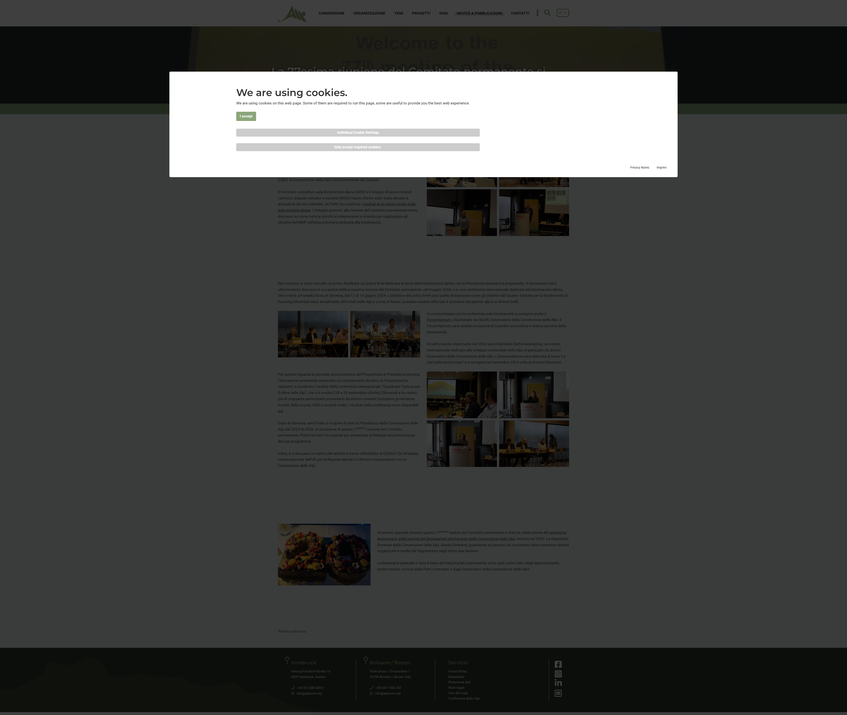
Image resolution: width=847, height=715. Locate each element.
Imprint (662, 167)
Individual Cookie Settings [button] (358, 132)
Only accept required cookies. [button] (358, 147)
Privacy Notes (639, 167)
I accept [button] (246, 116)
